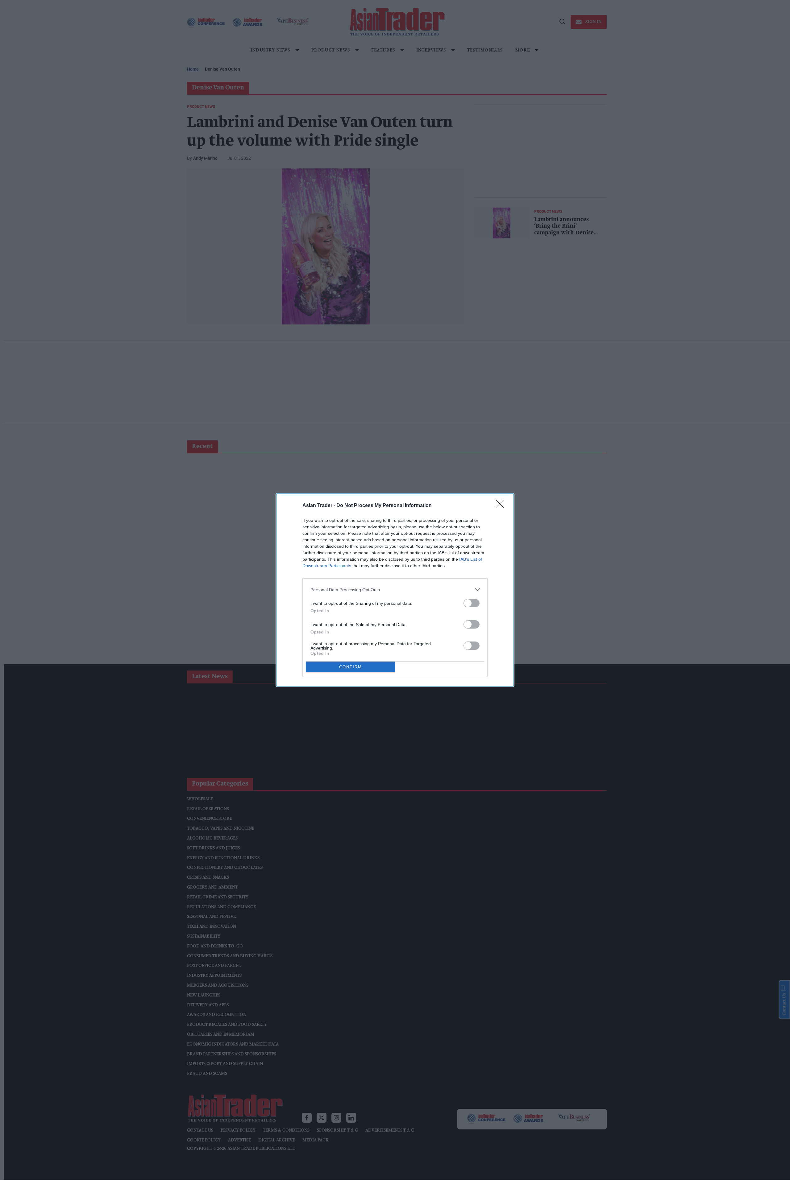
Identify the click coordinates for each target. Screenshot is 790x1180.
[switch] (472, 603)
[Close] (502, 506)
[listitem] (395, 589)
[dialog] (395, 590)
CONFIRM (350, 667)
